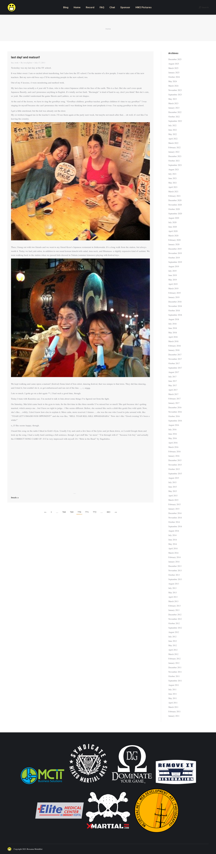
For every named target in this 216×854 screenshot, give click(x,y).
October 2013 (174, 574)
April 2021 (173, 187)
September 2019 (175, 262)
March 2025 (173, 68)
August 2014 (173, 530)
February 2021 (174, 195)
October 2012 (174, 623)
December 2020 (174, 200)
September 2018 (175, 314)
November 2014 (175, 517)
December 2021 (174, 156)
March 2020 (173, 235)
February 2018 (174, 345)
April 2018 (173, 336)
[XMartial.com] (108, 834)
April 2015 (173, 495)
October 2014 (174, 522)
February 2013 (174, 605)
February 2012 (174, 658)
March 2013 (173, 601)
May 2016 (172, 438)
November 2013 (175, 570)
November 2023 (175, 90)
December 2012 (174, 614)
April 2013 (173, 596)
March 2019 (173, 288)
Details (14, 497)
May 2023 (172, 99)
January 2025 (173, 72)
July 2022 (172, 125)
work (17, 62)
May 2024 (172, 81)
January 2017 (173, 403)
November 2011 (175, 671)
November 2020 (175, 204)
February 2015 (174, 504)
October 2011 (174, 676)
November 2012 (175, 619)
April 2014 (173, 548)
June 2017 (172, 381)
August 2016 (173, 425)
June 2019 (172, 275)
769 (71, 511)
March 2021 (173, 191)
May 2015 (172, 491)
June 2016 (172, 433)
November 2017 (175, 359)
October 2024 (174, 76)
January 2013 (173, 610)
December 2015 (174, 460)
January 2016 (173, 455)
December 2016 (174, 407)
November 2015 (175, 464)
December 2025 (174, 59)
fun (12, 62)
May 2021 (172, 182)
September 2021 (175, 165)
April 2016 (173, 442)
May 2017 (172, 385)
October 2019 (174, 257)
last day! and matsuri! (25, 57)
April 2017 (173, 389)
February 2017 (174, 398)
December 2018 (174, 301)
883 (108, 511)
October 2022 (174, 116)
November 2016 (175, 411)
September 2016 (175, 420)
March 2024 (173, 85)
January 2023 (173, 107)
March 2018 (173, 341)
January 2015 (173, 508)
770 (79, 511)
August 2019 (173, 266)
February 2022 (174, 147)
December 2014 (174, 513)
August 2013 (173, 583)
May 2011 (172, 698)
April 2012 (173, 649)
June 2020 (172, 226)
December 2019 (174, 248)
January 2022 (173, 151)
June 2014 (172, 539)
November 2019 (175, 253)
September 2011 (175, 680)
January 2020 (173, 244)
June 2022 (172, 129)
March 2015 (173, 500)
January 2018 (173, 350)
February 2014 (174, 557)
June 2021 (172, 178)
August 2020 (173, 218)
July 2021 (172, 173)
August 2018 (173, 319)
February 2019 (174, 292)
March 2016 (173, 447)
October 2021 (174, 160)
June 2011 (172, 693)
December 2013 (174, 566)
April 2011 (173, 702)
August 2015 (173, 478)
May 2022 (172, 134)
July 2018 (172, 323)
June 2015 (172, 486)
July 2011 (172, 689)
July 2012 (172, 636)
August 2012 (173, 632)
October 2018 (174, 310)
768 (64, 511)
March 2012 (173, 654)
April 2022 (173, 138)
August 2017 (173, 372)
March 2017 (173, 394)
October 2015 (174, 469)
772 (94, 511)
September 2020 (175, 213)
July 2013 (172, 588)
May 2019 (172, 279)
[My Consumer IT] (42, 784)
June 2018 (172, 328)
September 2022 (175, 121)
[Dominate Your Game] (132, 784)
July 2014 (172, 535)
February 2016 (174, 451)
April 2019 (173, 284)
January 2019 (173, 297)
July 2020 (172, 222)
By (26, 62)
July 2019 (172, 270)
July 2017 (172, 376)
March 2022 (173, 143)
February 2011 (174, 711)
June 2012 (172, 641)
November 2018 (175, 306)
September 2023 (175, 94)
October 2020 (174, 209)
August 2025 (173, 63)
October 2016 (174, 416)
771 (87, 511)
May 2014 (172, 544)
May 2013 (172, 592)
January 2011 (173, 715)
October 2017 (174, 363)
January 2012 (173, 663)
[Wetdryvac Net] (156, 834)
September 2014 (175, 526)
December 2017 (174, 354)
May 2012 (172, 645)
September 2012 (175, 627)
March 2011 (173, 707)
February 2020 (174, 240)
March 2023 (173, 103)
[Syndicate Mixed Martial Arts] (88, 784)
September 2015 (175, 473)
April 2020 (173, 231)
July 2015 (172, 482)
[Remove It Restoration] (176, 784)
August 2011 (173, 685)
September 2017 (175, 367)
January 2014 (173, 561)
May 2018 (172, 332)
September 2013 (175, 579)
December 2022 (174, 112)
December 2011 (174, 667)
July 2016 (172, 429)
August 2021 (173, 169)
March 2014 (173, 552)
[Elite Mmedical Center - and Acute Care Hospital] (59, 834)
